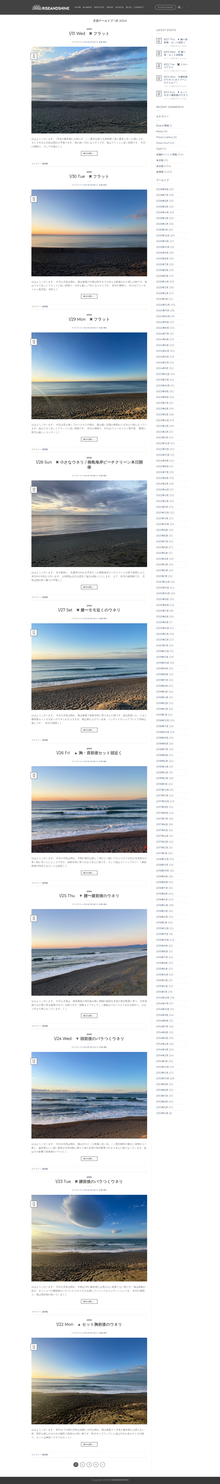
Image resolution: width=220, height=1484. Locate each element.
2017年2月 (162, 847)
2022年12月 (163, 443)
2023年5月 (162, 414)
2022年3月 (162, 495)
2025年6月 (162, 270)
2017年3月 (162, 841)
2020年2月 (162, 639)
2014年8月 (162, 1020)
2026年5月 (162, 206)
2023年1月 (162, 437)
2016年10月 (162, 870)
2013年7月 (162, 1095)
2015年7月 (162, 957)
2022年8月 (162, 466)
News (159, 131)
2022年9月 (162, 460)
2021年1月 (161, 576)
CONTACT (139, 7)
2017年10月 (162, 801)
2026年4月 (162, 212)
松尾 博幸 (103, 42)
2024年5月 (162, 345)
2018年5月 (162, 761)
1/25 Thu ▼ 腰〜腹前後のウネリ (89, 895)
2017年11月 (162, 795)
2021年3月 (162, 564)
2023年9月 (162, 391)
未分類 (159, 160)
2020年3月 (162, 634)
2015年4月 (162, 974)
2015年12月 (162, 928)
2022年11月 (162, 449)
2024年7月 (162, 333)
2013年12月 (162, 1067)
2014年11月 (162, 1003)
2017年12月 (162, 789)
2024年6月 (162, 339)
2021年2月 (162, 570)
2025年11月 (162, 241)
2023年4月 (162, 420)
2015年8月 (162, 951)
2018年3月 (162, 772)
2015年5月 (162, 968)
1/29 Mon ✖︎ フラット (89, 319)
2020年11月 (162, 587)
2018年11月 (162, 726)
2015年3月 (162, 980)
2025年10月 (163, 247)
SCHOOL (119, 7)
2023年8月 (162, 397)
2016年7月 (162, 888)
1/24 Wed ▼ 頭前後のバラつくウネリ (89, 1038)
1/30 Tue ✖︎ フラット (89, 176)
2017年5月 (162, 830)
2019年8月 (162, 674)
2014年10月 (162, 1009)
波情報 (89, 29)
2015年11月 (162, 934)
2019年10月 (162, 662)
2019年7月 (162, 680)
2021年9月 (162, 530)
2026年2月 (162, 223)
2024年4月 (162, 350)
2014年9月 (162, 1015)
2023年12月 (163, 374)
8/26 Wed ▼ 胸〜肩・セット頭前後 (175, 53)
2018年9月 (162, 737)
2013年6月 (162, 1101)
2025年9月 (162, 252)
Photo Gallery (164, 137)
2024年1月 (162, 368)
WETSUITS (99, 7)
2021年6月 (162, 547)
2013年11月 (162, 1072)
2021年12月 (162, 512)
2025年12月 (162, 235)
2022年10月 (163, 454)
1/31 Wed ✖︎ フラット (89, 33)
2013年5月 (162, 1107)
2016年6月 (162, 893)
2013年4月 (162, 1113)
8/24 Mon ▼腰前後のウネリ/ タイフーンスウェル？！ (176, 79)
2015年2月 (162, 986)
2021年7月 (162, 541)
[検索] (179, 7)
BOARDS (87, 7)
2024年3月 (162, 356)
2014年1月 (162, 1061)
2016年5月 (162, 899)
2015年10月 (162, 940)
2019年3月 (162, 703)
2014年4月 (162, 1043)
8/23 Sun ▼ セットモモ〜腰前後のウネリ (176, 93)
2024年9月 (162, 322)
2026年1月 (162, 229)
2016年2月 (162, 916)
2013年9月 (162, 1084)
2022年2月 (162, 501)
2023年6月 (162, 408)
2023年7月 (162, 403)
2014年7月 (162, 1026)
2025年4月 (162, 281)
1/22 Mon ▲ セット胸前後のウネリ (89, 1324)
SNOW (109, 7)
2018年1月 (162, 784)
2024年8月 (162, 327)
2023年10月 (163, 385)
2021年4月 (162, 558)
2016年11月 (162, 864)
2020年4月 (162, 628)
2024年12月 (163, 304)
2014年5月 (162, 1038)
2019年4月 (162, 697)
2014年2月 (162, 1055)
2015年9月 (162, 945)
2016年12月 (162, 859)
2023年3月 (162, 426)
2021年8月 (162, 535)
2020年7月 (162, 610)
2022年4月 (162, 489)
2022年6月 (162, 478)
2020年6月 (162, 616)
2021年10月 (162, 524)
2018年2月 (162, 778)
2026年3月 (162, 218)
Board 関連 (162, 125)
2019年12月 (162, 651)
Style (159, 148)
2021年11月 (162, 518)
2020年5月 (162, 622)
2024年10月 (163, 316)
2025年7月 (162, 264)
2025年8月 (162, 258)
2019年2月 (162, 709)
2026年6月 (162, 200)
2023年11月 (162, 379)
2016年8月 (162, 882)
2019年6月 (162, 685)
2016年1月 (161, 922)
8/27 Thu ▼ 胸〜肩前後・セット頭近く (176, 41)
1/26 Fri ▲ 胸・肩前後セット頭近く (89, 752)
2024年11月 (162, 310)
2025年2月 (162, 293)
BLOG (129, 7)
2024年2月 (162, 362)
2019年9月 (162, 668)
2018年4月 (162, 766)
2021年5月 (162, 553)
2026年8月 (162, 189)
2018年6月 (162, 755)
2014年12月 (162, 997)
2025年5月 (162, 276)
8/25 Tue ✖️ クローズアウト (176, 66)
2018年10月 (162, 732)
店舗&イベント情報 (166, 154)
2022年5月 (162, 483)
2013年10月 (162, 1078)
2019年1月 (161, 714)
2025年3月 (162, 287)
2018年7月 (162, 749)
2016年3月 (162, 911)
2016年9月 (162, 876)
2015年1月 (161, 991)
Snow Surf (162, 143)
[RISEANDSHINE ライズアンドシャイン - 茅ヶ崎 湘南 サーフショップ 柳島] (50, 7)
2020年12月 (163, 581)
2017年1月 (161, 853)
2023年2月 (162, 431)
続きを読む (89, 153)
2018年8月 (162, 743)
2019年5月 (162, 691)
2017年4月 (162, 836)
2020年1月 (162, 645)
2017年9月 (162, 807)
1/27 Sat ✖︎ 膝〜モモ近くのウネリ (89, 610)
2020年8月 (162, 605)
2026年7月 (162, 195)
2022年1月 (162, 507)
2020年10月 (163, 593)
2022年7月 (162, 472)
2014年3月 (162, 1049)
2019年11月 (162, 657)
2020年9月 (162, 599)
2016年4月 (162, 905)
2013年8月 (162, 1090)
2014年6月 (162, 1032)
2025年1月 (162, 299)
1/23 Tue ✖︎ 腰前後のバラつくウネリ (89, 1181)
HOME (78, 7)
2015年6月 (162, 963)
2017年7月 (162, 818)
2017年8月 (162, 812)
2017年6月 (162, 824)
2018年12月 (162, 720)
